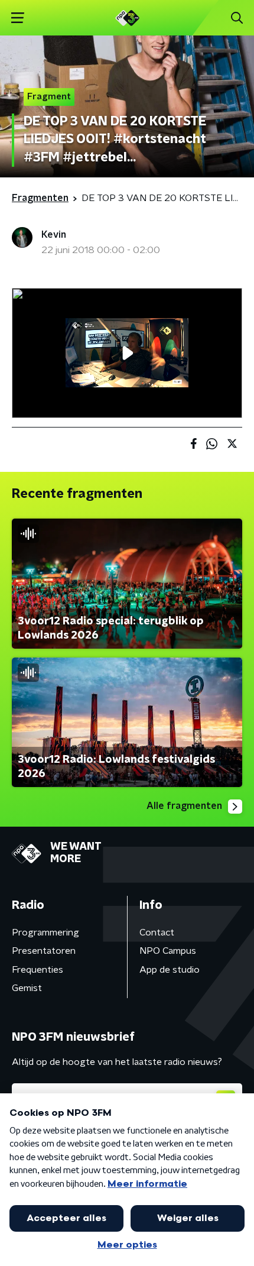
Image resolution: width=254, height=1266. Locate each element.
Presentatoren (44, 951)
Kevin (53, 234)
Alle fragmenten (184, 806)
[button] (17, 18)
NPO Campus (167, 951)
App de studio (169, 969)
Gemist (27, 988)
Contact (156, 932)
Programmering (45, 932)
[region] (127, 352)
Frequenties (37, 969)
